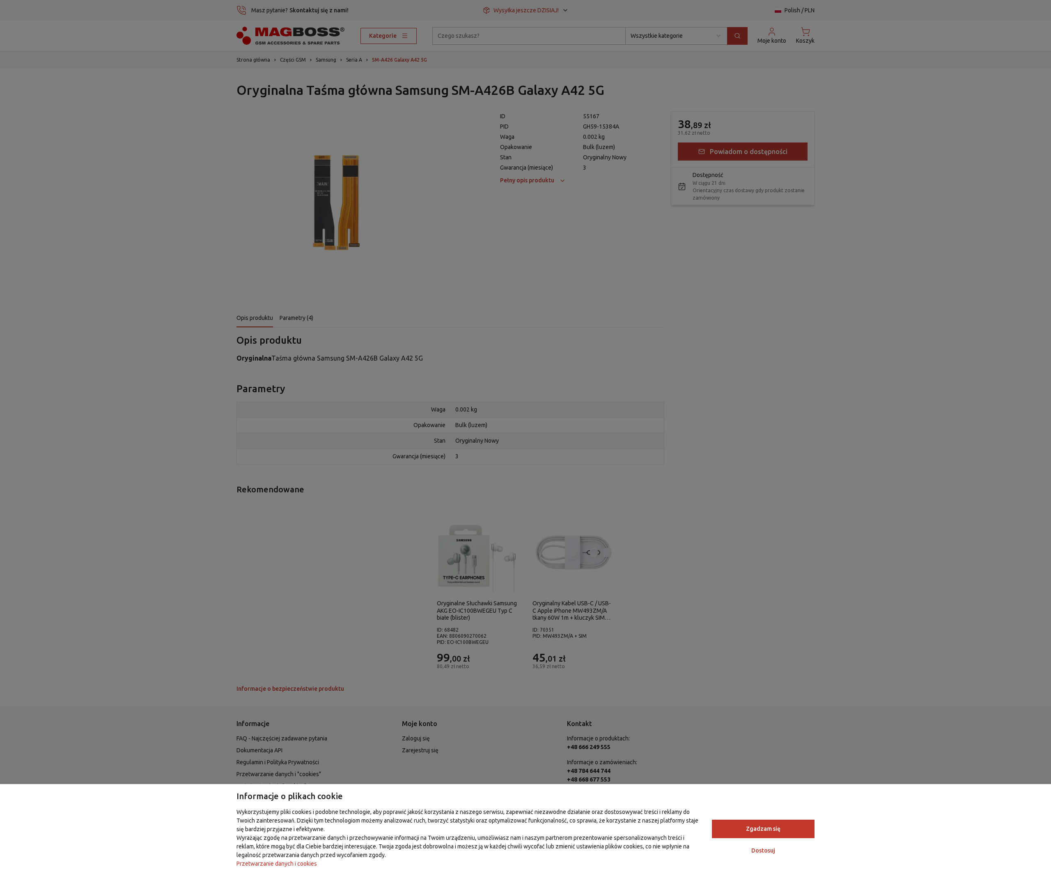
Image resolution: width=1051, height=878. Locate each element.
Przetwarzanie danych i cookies (276, 863)
